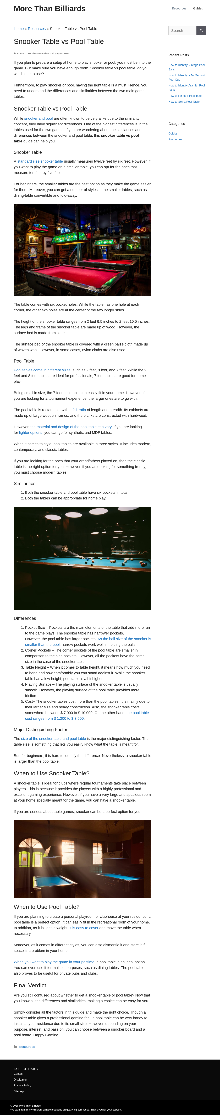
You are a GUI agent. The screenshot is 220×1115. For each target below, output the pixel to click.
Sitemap (19, 1091)
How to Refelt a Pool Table (185, 95)
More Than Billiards (50, 8)
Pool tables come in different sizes (42, 370)
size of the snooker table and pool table (53, 738)
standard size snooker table (40, 161)
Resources (179, 8)
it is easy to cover (83, 928)
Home (19, 29)
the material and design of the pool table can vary (70, 427)
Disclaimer (20, 1079)
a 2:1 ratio (77, 410)
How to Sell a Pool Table (184, 101)
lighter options (30, 432)
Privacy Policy (22, 1085)
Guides (198, 8)
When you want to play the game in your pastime (54, 962)
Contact (18, 1073)
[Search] (201, 30)
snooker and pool (38, 118)
